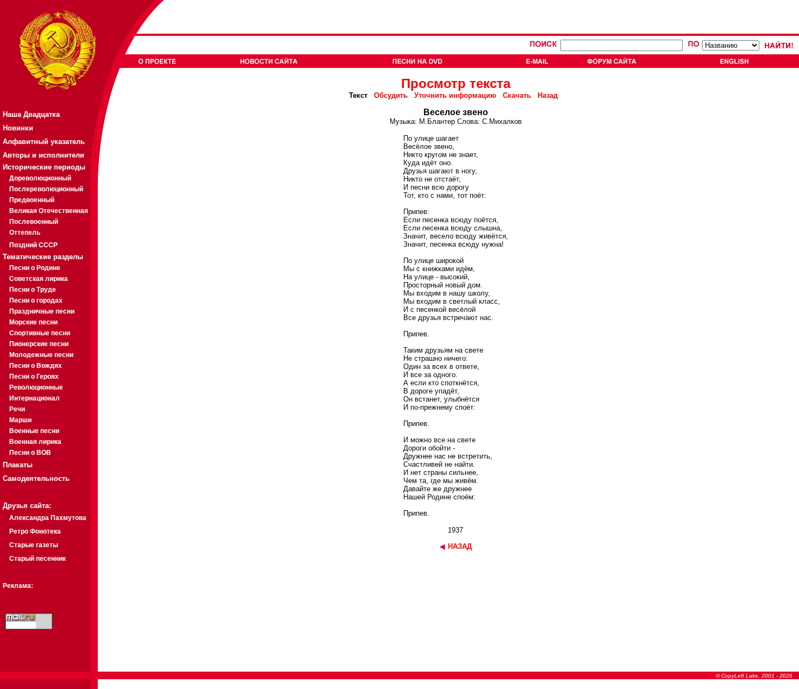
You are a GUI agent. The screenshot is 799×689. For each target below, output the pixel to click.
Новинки (18, 128)
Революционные (36, 387)
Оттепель (24, 232)
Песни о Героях (34, 376)
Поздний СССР (33, 245)
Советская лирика (38, 279)
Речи (17, 409)
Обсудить (391, 95)
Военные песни (34, 431)
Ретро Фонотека (35, 531)
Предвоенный (31, 200)
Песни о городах (36, 300)
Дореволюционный (40, 178)
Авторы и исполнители (43, 155)
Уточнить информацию (455, 95)
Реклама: (18, 586)
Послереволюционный (46, 189)
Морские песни (33, 322)
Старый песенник (37, 558)
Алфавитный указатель (44, 141)
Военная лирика (35, 442)
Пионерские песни (38, 344)
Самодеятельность (36, 478)
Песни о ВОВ (30, 452)
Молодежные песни (41, 355)
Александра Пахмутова (47, 518)
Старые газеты (33, 545)
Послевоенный (33, 222)
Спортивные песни (39, 333)
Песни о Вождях (35, 365)
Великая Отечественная (48, 211)
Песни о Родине (34, 268)
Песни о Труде (32, 289)
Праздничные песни (41, 311)
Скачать (517, 95)
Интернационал (34, 398)
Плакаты (18, 465)
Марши (20, 420)
